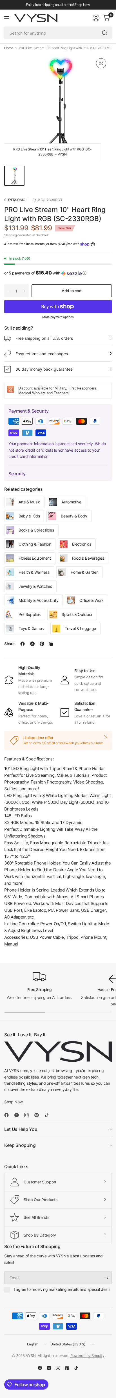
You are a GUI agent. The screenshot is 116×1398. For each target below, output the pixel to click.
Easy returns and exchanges (41, 353)
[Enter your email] (106, 1277)
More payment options (58, 317)
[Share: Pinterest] (42, 643)
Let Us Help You (20, 1129)
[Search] (105, 32)
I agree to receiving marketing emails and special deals (62, 1289)
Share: (9, 644)
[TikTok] (48, 1115)
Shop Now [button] (13, 1101)
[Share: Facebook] (22, 643)
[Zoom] (101, 63)
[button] (58, 273)
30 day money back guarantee (44, 369)
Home (8, 48)
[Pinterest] (38, 1115)
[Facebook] (8, 1115)
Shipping (10, 235)
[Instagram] (28, 1115)
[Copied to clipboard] (50, 643)
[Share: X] (32, 643)
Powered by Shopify (87, 1355)
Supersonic (14, 200)
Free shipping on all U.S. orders (44, 338)
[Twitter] (18, 1115)
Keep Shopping (20, 1145)
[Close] (105, 736)
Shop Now (82, 5)
